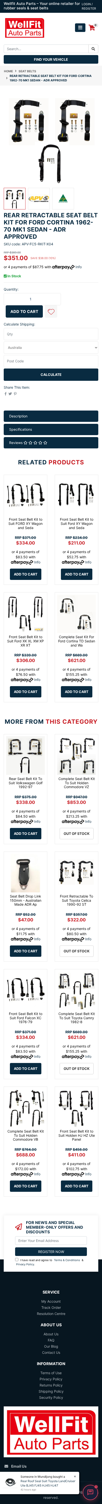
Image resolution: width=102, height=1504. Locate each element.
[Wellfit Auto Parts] (24, 27)
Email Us (18, 1466)
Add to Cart (24, 311)
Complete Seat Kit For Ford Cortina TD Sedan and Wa (76, 641)
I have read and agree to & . (49, 1262)
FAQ (51, 1340)
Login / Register (89, 6)
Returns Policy (51, 1385)
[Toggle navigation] (80, 27)
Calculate (51, 374)
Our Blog (51, 1346)
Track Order (51, 1307)
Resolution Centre (51, 1314)
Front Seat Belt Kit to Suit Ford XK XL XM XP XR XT (25, 641)
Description (18, 416)
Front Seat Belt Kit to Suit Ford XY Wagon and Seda (76, 523)
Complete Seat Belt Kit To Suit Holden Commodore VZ (76, 783)
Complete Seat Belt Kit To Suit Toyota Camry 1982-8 (76, 1018)
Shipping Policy (51, 1391)
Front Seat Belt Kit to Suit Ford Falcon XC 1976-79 (25, 1018)
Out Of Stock (77, 833)
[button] (51, 311)
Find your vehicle (51, 59)
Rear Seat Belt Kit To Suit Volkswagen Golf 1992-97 (26, 783)
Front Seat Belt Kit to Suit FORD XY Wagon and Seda (25, 523)
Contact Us (51, 1352)
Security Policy (51, 1397)
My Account (51, 1301)
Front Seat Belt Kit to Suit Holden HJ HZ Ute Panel (76, 1135)
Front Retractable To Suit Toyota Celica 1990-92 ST (76, 900)
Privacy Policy (25, 1264)
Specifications (20, 429)
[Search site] (93, 48)
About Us (51, 1334)
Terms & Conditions (67, 1260)
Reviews (16, 443)
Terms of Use (51, 1373)
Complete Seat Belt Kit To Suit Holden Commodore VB (25, 1135)
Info (79, 267)
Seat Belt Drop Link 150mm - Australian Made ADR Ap (25, 900)
